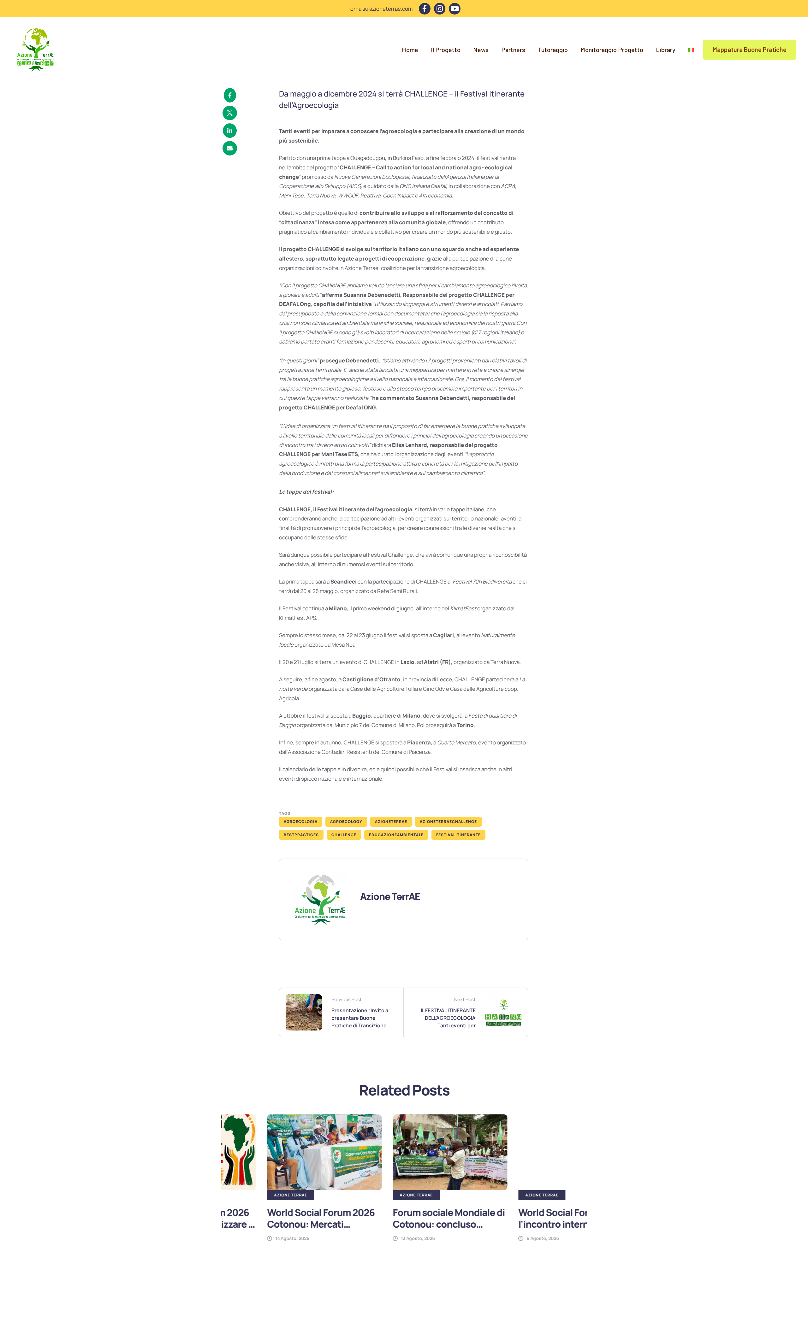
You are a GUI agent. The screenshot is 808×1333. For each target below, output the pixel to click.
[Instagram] (440, 9)
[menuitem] (691, 49)
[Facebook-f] (425, 9)
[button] (749, 50)
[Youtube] (454, 9)
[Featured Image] (278, 1152)
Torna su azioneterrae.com (380, 8)
